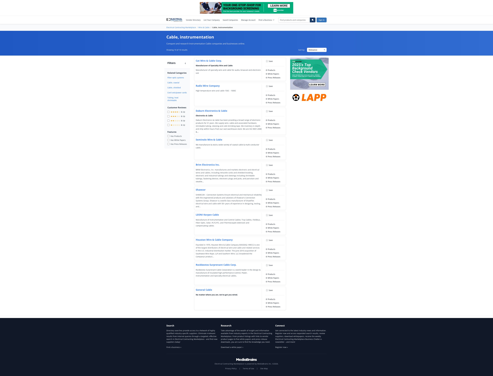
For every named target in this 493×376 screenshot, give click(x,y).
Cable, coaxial (173, 82)
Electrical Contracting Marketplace (181, 27)
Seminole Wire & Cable (209, 139)
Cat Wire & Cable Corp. (209, 60)
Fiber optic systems (175, 77)
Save (271, 61)
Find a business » (173, 347)
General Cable (204, 289)
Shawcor (201, 189)
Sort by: (301, 50)
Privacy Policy (231, 368)
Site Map (264, 368)
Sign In (322, 20)
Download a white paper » (232, 347)
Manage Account (248, 20)
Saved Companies (230, 20)
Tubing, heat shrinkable (172, 99)
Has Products (176, 136)
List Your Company (212, 20)
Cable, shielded (174, 87)
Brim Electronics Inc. (208, 164)
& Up (177, 111)
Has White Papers (178, 140)
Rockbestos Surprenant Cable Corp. (216, 264)
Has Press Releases (178, 144)
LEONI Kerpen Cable (207, 214)
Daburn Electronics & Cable (211, 110)
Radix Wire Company (208, 85)
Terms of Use (248, 368)
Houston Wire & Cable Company (214, 239)
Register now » (281, 347)
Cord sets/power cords (177, 92)
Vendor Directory (193, 20)
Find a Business (265, 20)
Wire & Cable (204, 27)
